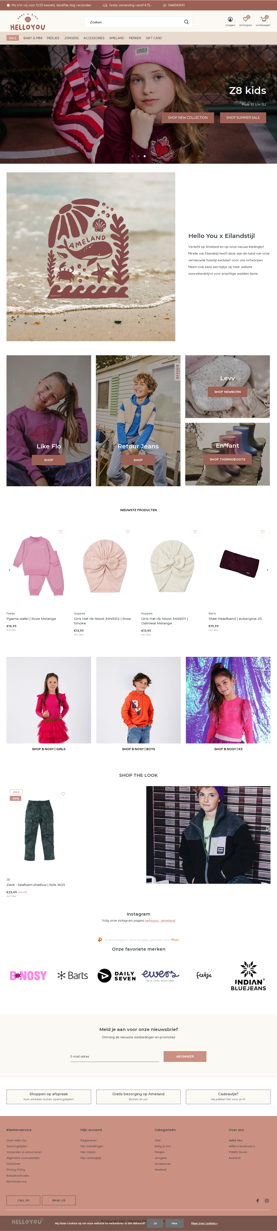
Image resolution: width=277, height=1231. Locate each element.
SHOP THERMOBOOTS (227, 459)
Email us (58, 1200)
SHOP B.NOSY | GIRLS (48, 749)
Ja (155, 1223)
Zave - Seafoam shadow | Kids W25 (35, 885)
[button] (132, 156)
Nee (174, 1223)
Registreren (89, 1140)
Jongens (71, 38)
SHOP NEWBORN (227, 392)
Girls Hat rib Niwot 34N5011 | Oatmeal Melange (164, 621)
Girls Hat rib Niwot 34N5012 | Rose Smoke (102, 621)
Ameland (116, 38)
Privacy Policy (15, 1169)
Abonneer (185, 1056)
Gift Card (154, 38)
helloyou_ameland (160, 920)
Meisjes (53, 38)
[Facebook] (257, 1200)
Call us (23, 1200)
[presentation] (9, 570)
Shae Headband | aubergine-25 (235, 619)
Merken (135, 38)
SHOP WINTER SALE (85, 117)
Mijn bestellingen (92, 1146)
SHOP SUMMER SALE (33, 117)
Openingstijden (16, 1146)
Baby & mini (33, 38)
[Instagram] (267, 1200)
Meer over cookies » (204, 1223)
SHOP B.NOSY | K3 (228, 749)
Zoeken (186, 22)
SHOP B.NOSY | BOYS (138, 749)
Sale (12, 38)
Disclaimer (13, 1163)
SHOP (48, 460)
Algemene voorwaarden (23, 1158)
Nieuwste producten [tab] (138, 510)
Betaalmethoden (17, 1175)
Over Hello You (16, 1140)
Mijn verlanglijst (91, 1158)
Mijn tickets (88, 1152)
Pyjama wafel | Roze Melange (31, 619)
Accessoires (94, 38)
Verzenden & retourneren (24, 1152)
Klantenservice (16, 1181)
